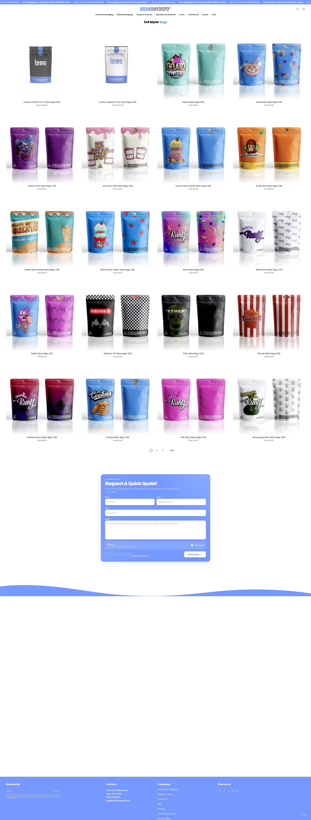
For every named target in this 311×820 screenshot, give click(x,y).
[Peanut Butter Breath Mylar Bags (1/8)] (42, 231)
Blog (159, 804)
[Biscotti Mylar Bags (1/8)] (269, 315)
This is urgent (199, 545)
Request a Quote (165, 794)
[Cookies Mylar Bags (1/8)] (118, 399)
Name (108, 497)
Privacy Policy (134, 555)
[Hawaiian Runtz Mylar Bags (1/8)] (42, 399)
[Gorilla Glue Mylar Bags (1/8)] (269, 147)
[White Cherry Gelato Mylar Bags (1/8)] (118, 231)
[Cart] (303, 9)
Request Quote (193, 554)
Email (159, 497)
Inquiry (108, 519)
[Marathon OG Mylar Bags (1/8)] (118, 315)
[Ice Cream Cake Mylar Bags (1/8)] (118, 147)
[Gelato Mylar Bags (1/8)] (193, 63)
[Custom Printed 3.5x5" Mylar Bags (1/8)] (42, 63)
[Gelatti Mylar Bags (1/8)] (42, 315)
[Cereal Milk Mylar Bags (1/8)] (269, 63)
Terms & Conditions (166, 813)
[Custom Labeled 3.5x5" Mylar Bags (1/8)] (118, 63)
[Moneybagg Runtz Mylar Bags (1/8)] (269, 399)
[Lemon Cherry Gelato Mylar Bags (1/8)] (193, 147)
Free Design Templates (167, 789)
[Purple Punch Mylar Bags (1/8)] (42, 147)
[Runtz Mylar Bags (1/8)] (193, 231)
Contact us (162, 799)
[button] (104, 15)
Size (107, 508)
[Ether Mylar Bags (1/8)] (193, 315)
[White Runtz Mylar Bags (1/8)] (269, 231)
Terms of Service (144, 555)
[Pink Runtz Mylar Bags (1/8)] (193, 399)
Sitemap (161, 809)
